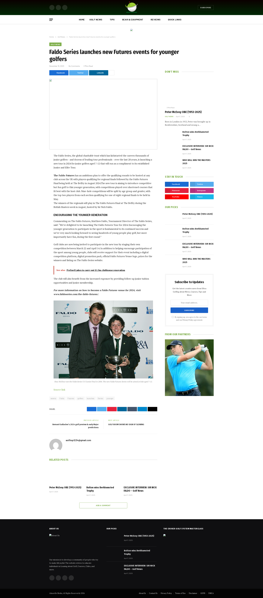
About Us (142, 593)
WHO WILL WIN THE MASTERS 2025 (196, 162)
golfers (80, 398)
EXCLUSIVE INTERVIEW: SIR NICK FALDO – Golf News (140, 489)
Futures (71, 398)
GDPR (202, 593)
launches (90, 398)
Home (82, 19)
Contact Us (153, 593)
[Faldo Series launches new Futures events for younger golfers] (103, 114)
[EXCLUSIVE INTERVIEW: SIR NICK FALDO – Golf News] (140, 474)
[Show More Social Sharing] (111, 72)
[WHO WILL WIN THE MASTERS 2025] (172, 163)
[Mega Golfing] (131, 7)
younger (110, 398)
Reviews (156, 19)
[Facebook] (39, 163)
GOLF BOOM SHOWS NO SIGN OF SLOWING (126, 424)
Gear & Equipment (132, 19)
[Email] (39, 191)
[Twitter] (39, 170)
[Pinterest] (39, 184)
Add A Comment (103, 505)
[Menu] (51, 20)
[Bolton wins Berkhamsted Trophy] (103, 474)
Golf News (95, 19)
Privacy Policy (187, 320)
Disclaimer (193, 593)
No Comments (74, 66)
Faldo (62, 398)
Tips (112, 19)
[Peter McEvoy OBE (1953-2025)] (66, 474)
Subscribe (205, 7)
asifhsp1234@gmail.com (78, 440)
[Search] (212, 20)
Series (100, 398)
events (53, 398)
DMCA (211, 593)
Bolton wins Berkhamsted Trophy (100, 489)
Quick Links (174, 19)
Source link (59, 389)
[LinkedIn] (39, 177)
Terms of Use (180, 593)
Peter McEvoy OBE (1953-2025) (65, 487)
